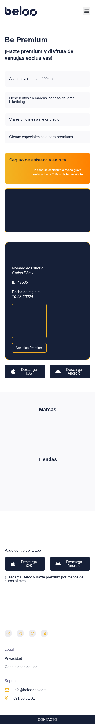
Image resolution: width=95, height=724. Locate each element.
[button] (86, 11)
